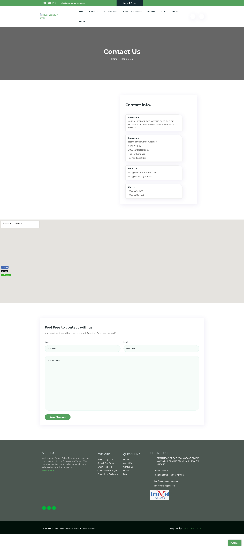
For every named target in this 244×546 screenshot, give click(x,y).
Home (80, 11)
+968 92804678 (49, 3)
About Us (93, 11)
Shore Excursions (132, 11)
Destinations (110, 11)
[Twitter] (49, 508)
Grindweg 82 (134, 146)
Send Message (58, 417)
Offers (174, 11)
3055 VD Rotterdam (139, 150)
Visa (163, 11)
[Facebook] (44, 508)
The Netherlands (136, 154)
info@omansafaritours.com (73, 3)
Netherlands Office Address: (142, 142)
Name (47, 342)
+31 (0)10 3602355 (137, 158)
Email (126, 342)
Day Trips (151, 11)
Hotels (81, 22)
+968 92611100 (135, 191)
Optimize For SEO (192, 528)
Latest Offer (130, 3)
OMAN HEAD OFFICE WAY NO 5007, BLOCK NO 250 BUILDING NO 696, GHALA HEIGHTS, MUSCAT (151, 124)
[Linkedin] (54, 508)
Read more (48, 470)
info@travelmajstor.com (140, 176)
